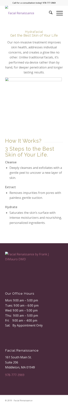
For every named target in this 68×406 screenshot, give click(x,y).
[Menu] (58, 13)
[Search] (49, 13)
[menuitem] (49, 13)
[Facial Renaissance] (28, 13)
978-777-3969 (14, 375)
